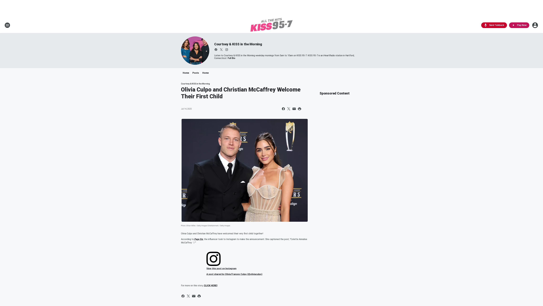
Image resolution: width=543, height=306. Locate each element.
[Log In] (535, 25)
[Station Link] (271, 25)
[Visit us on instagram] (226, 49)
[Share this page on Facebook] (283, 109)
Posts (195, 73)
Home (186, 73)
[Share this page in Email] (294, 109)
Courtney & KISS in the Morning (238, 44)
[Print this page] (299, 109)
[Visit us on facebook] (216, 49)
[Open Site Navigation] (7, 25)
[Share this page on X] (289, 109)
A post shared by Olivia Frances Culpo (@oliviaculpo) (234, 274)
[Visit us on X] (221, 49)
